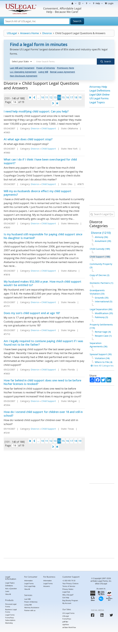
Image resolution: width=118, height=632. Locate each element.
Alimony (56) (101, 237)
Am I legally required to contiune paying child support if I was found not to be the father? (43, 342)
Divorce (47, 33)
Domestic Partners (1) (101, 283)
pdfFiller (65, 622)
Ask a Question (11, 588)
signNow (65, 624)
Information (28, 581)
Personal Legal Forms (10, 605)
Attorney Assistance (31, 607)
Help (97, 3)
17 (71, 97)
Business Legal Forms (11, 611)
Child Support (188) (100, 256)
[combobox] (22, 61)
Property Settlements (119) (101, 326)
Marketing (9, 623)
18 (75, 97)
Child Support (48, 128)
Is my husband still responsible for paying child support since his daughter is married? (43, 236)
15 (63, 97)
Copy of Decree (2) (99, 275)
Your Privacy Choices (70, 583)
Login (110, 3)
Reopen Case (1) (103, 335)
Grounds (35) (101, 297)
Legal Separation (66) (101, 309)
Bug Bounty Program (70, 600)
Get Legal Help (29, 586)
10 (42, 97)
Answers (46, 586)
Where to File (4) (103, 362)
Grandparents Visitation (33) (97, 292)
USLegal (12, 33)
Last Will (27, 599)
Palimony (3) (101, 317)
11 (46, 97)
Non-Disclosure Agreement (23, 75)
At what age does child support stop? (28, 139)
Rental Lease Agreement (62, 71)
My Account (66, 603)
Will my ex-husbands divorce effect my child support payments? (37, 192)
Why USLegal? (67, 595)
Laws (7, 591)
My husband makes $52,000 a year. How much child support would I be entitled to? (42, 283)
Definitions (9, 586)
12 (50, 97)
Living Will (43, 71)
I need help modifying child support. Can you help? (36, 111)
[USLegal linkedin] (102, 615)
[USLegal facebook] (92, 615)
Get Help (65, 597)
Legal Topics (97, 102)
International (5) (103, 301)
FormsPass (66, 619)
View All (8, 594)
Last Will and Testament (22, 67)
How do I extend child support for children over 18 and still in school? (43, 413)
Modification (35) (104, 313)
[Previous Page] (34, 97)
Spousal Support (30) (101, 354)
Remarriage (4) (103, 331)
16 (67, 97)
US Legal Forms (98, 98)
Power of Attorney (45, 67)
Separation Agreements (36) (98, 345)
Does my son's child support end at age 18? (32, 313)
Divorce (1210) (101, 233)
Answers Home (29, 33)
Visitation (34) (102, 358)
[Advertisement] (101, 156)
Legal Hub (66, 592)
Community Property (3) (101, 266)
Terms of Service (68, 586)
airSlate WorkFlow (69, 627)
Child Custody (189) (100, 248)
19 (80, 97)
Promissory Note (65, 67)
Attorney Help (98, 86)
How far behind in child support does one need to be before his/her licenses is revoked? (42, 382)
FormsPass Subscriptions (10, 619)
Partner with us (29, 610)
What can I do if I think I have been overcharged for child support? (40, 161)
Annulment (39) (103, 241)
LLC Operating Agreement (23, 71)
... (38, 97)
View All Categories (103, 365)
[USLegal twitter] (111, 615)
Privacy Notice (67, 589)
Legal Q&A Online (99, 94)
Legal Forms (10, 615)
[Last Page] (57, 103)
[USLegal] (20, 4)
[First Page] (30, 97)
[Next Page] (53, 103)
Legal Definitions (99, 90)
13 (55, 97)
